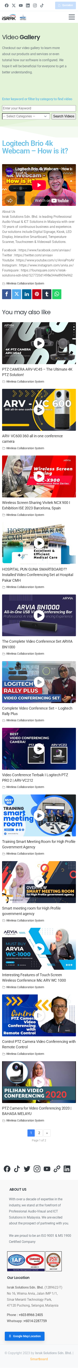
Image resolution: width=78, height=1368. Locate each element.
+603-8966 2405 (31, 1315)
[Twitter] (16, 294)
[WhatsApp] (56, 294)
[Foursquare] (57, 1168)
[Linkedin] (26, 294)
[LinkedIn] (28, 5)
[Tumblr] (46, 294)
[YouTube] (21, 5)
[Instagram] (35, 5)
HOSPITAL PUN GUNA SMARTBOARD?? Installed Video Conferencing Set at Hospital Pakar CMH (37, 575)
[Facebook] (7, 5)
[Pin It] (36, 294)
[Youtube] (47, 1168)
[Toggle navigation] (72, 17)
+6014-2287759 (35, 1321)
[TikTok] (42, 5)
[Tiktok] (17, 1168)
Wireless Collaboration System (25, 283)
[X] (14, 5)
